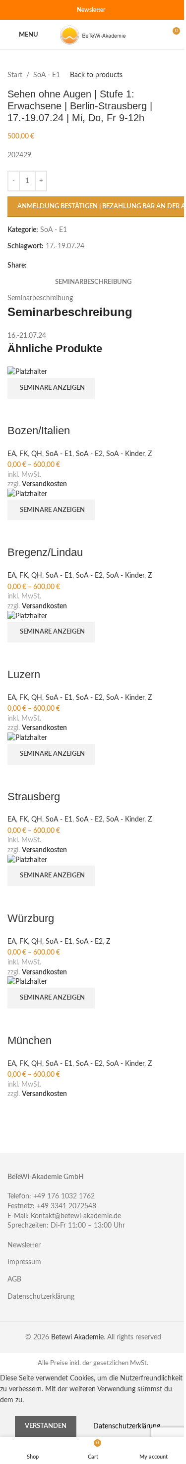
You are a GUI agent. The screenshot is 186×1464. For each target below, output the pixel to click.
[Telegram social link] (61, 9)
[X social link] (25, 9)
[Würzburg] (27, 860)
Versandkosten (44, 484)
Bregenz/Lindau (45, 552)
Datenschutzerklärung (40, 1296)
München (29, 1040)
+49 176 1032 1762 (64, 1196)
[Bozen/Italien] (27, 371)
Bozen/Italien (38, 430)
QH (36, 454)
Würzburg (30, 918)
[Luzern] (27, 615)
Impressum (24, 1262)
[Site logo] (93, 34)
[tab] (93, 282)
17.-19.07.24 (65, 246)
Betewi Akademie (77, 1337)
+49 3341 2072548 (66, 1206)
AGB (14, 1279)
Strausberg (33, 796)
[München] (27, 981)
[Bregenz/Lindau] (27, 494)
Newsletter (91, 10)
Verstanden (45, 1426)
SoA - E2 (89, 454)
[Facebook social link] (13, 9)
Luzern (23, 674)
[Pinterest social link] (37, 9)
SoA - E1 (46, 75)
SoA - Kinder (125, 454)
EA (11, 454)
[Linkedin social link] (49, 9)
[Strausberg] (27, 737)
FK (23, 454)
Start (14, 75)
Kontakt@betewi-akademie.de (76, 1216)
